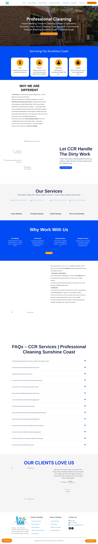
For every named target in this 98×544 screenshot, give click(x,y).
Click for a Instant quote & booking (49, 33)
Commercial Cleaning (54, 3)
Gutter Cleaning (35, 524)
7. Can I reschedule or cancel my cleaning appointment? (26, 399)
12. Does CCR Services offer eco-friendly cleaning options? (26, 432)
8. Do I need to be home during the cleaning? (23, 406)
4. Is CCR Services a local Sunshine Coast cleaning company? (27, 380)
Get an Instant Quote (66, 167)
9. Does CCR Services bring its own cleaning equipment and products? (29, 412)
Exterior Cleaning (32, 3)
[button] (32, 2)
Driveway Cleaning (36, 214)
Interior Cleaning (43, 3)
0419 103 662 (7, 540)
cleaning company (64, 266)
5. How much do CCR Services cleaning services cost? (25, 387)
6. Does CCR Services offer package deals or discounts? (26, 393)
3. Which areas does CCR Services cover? (22, 374)
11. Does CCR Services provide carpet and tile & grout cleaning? (28, 425)
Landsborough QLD (55, 530)
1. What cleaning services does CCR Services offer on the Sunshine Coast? (30, 361)
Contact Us (82, 3)
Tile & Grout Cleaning (76, 214)
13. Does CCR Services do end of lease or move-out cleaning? (27, 438)
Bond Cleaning (35, 533)
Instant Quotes (90, 540)
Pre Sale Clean (65, 3)
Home (24, 3)
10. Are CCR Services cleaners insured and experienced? (26, 419)
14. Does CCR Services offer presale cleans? (23, 445)
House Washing (16, 214)
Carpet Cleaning (55, 214)
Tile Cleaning (54, 524)
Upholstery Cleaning (56, 527)
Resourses (73, 3)
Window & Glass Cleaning (38, 530)
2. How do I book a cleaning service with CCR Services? (25, 367)
